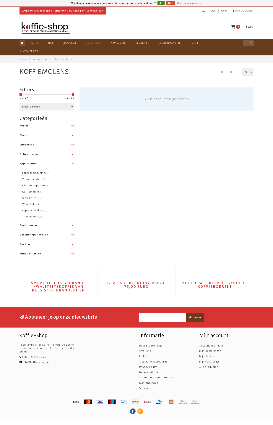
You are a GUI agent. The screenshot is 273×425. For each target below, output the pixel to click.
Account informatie (211, 345)
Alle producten (208, 366)
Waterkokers (32, 204)
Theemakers (32, 216)
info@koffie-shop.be (36, 362)
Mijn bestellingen (210, 350)
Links (142, 356)
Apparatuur (118, 42)
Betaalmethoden (149, 372)
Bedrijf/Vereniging (150, 345)
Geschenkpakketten (170, 42)
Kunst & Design (29, 51)
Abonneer (194, 317)
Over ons (145, 350)
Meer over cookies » (189, 3)
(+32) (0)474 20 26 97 (35, 357)
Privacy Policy (148, 366)
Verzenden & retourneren (156, 377)
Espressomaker (34, 210)
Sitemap (144, 388)
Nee (170, 3)
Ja (161, 3)
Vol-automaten (33, 179)
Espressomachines (36, 172)
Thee (50, 42)
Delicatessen (93, 42)
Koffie (35, 42)
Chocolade (70, 42)
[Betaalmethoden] (76, 402)
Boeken (195, 42)
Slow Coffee (32, 198)
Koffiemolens (32, 191)
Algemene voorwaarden (154, 361)
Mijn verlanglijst (209, 361)
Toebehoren (141, 42)
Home (23, 59)
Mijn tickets (206, 356)
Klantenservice (148, 382)
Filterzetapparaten (36, 185)
